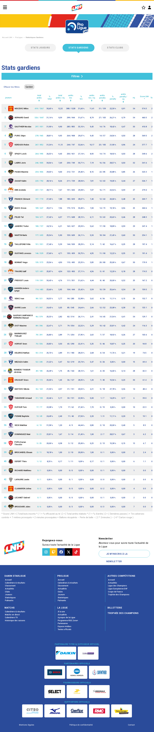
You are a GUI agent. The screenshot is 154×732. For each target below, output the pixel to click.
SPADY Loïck (20, 154)
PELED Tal (19, 217)
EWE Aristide (20, 190)
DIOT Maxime (21, 326)
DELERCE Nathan (22, 353)
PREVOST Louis (21, 280)
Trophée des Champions (123, 613)
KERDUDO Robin (22, 145)
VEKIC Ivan (19, 298)
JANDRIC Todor (22, 226)
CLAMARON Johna (23, 488)
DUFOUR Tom (21, 407)
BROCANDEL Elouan (23, 452)
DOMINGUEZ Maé (22, 434)
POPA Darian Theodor (20, 443)
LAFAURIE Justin (22, 479)
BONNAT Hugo (21, 262)
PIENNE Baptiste (22, 416)
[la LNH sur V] (68, 552)
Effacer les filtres (12, 87)
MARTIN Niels (21, 235)
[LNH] (77, 7)
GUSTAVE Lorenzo (23, 253)
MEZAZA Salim (21, 362)
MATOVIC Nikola (22, 389)
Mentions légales (26, 725)
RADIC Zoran (20, 208)
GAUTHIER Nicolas (23, 126)
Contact (131, 725)
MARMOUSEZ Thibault (20, 334)
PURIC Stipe (20, 136)
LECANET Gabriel (22, 497)
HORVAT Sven (21, 344)
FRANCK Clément (22, 199)
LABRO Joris (20, 163)
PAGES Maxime (21, 172)
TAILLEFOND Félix (23, 244)
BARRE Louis (20, 307)
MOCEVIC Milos (21, 108)
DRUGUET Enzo (21, 380)
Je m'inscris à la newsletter (117, 555)
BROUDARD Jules (22, 506)
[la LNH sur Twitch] (53, 552)
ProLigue (19, 37)
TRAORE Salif (20, 271)
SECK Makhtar (21, 425)
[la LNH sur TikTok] (76, 552)
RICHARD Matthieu (23, 470)
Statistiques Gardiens (34, 37)
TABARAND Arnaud (23, 398)
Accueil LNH (7, 37)
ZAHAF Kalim (20, 181)
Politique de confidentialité (81, 725)
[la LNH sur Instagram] (46, 552)
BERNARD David (22, 117)
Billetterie (115, 607)
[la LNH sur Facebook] (61, 552)
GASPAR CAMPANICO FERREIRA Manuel (23, 316)
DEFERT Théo (21, 461)
